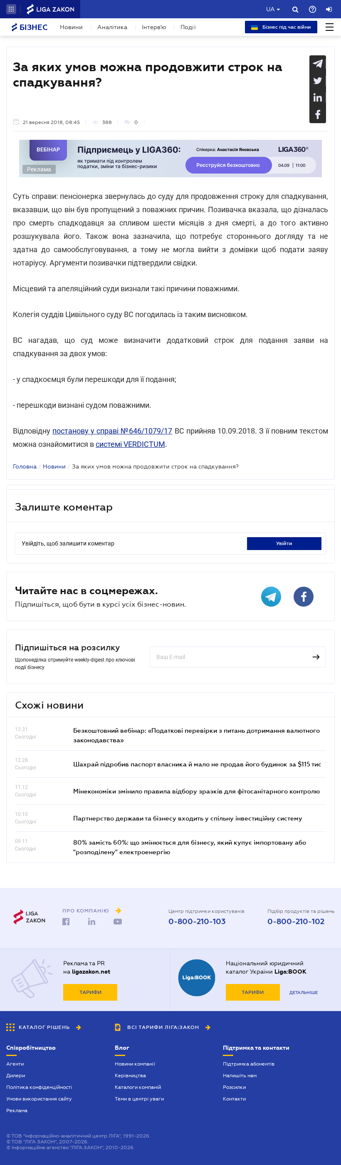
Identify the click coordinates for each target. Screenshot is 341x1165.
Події (188, 27)
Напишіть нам (240, 1075)
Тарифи (90, 992)
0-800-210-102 (295, 921)
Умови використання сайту (39, 1099)
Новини (71, 27)
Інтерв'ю (154, 27)
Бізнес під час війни (286, 27)
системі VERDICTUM (130, 444)
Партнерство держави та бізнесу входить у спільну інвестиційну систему (187, 818)
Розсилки (234, 1087)
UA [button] (270, 9)
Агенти (15, 1064)
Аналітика (112, 27)
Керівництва (130, 1075)
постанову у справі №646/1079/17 (112, 430)
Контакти (234, 1099)
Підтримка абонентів (248, 1064)
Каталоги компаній (138, 1087)
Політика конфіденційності (39, 1087)
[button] (11, 9)
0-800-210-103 (196, 921)
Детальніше (303, 992)
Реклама (16, 1110)
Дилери (15, 1075)
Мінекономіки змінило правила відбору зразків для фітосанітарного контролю (196, 791)
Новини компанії (135, 1064)
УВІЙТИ (284, 543)
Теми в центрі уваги (139, 1099)
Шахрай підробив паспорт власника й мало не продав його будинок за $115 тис (197, 764)
